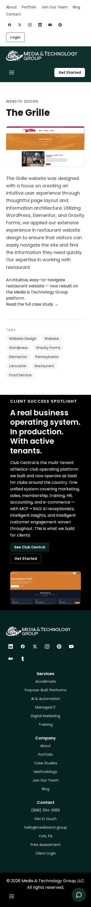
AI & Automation (45, 698)
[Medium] (10, 658)
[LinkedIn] (10, 646)
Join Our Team (54, 7)
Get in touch (45, 818)
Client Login (45, 853)
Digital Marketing (45, 715)
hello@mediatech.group (45, 827)
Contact (13, 14)
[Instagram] (47, 646)
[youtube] (50, 24)
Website (51, 338)
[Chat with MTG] (79, 895)
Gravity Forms (48, 347)
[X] (34, 646)
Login (15, 37)
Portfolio (29, 7)
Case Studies (45, 763)
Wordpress (18, 347)
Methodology (45, 771)
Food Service (20, 375)
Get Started (69, 72)
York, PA (45, 836)
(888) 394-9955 (45, 810)
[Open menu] (11, 72)
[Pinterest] (59, 646)
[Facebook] (22, 646)
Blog (76, 7)
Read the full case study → (32, 304)
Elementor (18, 356)
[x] (19, 24)
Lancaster (18, 365)
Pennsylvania (46, 356)
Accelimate (45, 681)
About (11, 7)
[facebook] (9, 24)
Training (45, 724)
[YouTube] (71, 646)
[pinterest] (60, 24)
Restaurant (44, 365)
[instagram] (29, 24)
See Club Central (29, 547)
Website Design (22, 101)
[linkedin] (39, 24)
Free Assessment (46, 844)
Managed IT (45, 707)
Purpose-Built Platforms (45, 690)
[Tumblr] (22, 658)
